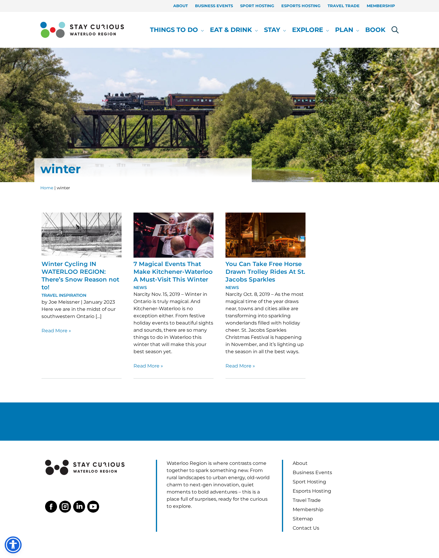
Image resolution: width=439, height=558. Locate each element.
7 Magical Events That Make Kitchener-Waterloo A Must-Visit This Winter (173, 271)
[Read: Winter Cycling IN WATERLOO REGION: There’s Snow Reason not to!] (82, 235)
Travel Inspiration (64, 295)
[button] (201, 30)
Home (46, 187)
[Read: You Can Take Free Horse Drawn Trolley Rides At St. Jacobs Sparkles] (265, 235)
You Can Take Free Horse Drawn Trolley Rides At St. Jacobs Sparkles (265, 271)
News (140, 287)
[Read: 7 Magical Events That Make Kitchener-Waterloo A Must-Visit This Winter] (173, 235)
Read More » (56, 331)
